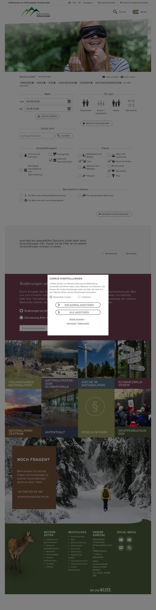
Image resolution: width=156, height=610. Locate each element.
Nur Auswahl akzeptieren (79, 304)
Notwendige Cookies (62, 297)
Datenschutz (83, 323)
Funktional (86, 297)
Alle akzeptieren (79, 312)
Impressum (72, 323)
